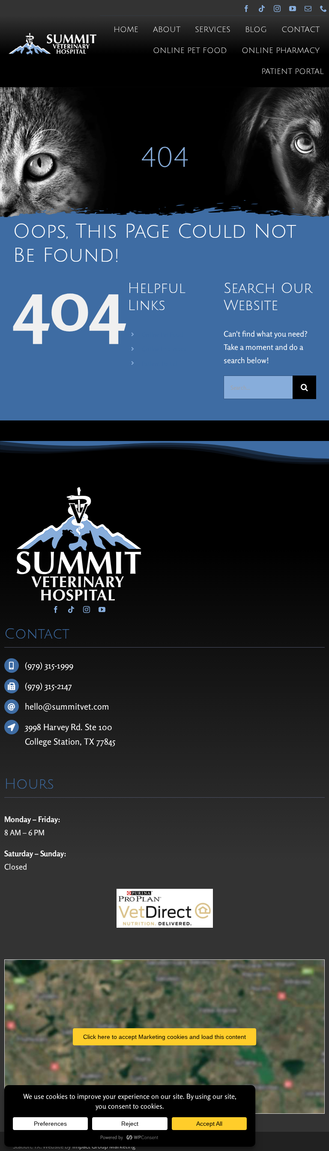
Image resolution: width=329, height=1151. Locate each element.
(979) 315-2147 (48, 686)
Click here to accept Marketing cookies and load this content (164, 1036)
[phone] (323, 8)
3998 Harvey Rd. (55, 727)
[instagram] (277, 8)
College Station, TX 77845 (70, 741)
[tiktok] (261, 8)
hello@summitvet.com (67, 706)
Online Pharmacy (164, 348)
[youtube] (292, 8)
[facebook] (246, 8)
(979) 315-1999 (49, 665)
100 (105, 727)
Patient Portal (159, 363)
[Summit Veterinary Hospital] (52, 36)
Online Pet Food (162, 334)
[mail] (308, 8)
